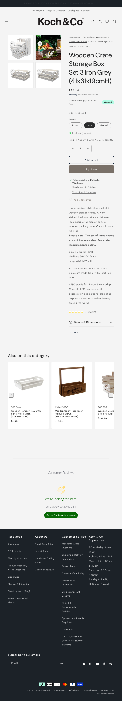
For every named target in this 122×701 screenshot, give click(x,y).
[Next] (110, 395)
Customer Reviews (44, 569)
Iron (90, 125)
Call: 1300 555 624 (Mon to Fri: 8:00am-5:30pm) (72, 640)
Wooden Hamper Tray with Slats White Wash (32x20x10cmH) (26, 414)
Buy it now (91, 169)
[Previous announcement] (6, 3)
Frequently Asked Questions (70, 545)
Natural (104, 125)
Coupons (86, 10)
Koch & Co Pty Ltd (42, 690)
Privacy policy (60, 690)
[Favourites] (107, 21)
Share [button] (75, 332)
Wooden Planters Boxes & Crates (95, 37)
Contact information (105, 693)
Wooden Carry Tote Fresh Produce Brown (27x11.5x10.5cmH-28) (69, 414)
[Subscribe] (61, 663)
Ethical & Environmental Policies (69, 607)
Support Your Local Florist (18, 600)
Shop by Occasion (17, 558)
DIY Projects (37, 10)
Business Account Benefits (71, 593)
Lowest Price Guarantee (68, 582)
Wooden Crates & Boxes (78, 41)
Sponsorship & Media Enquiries (73, 620)
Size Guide (13, 576)
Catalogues (73, 10)
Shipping (73, 94)
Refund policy (75, 690)
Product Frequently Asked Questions (17, 567)
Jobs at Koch (41, 551)
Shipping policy (107, 690)
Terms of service (91, 690)
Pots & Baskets (74, 37)
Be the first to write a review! (61, 515)
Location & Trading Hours (44, 560)
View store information (84, 192)
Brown (75, 125)
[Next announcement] (115, 3)
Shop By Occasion (55, 10)
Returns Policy (69, 566)
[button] (6, 21)
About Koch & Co (44, 544)
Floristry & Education (19, 584)
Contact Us (67, 629)
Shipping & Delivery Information (72, 556)
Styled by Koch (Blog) (19, 591)
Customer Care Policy (73, 573)
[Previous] (11, 395)
